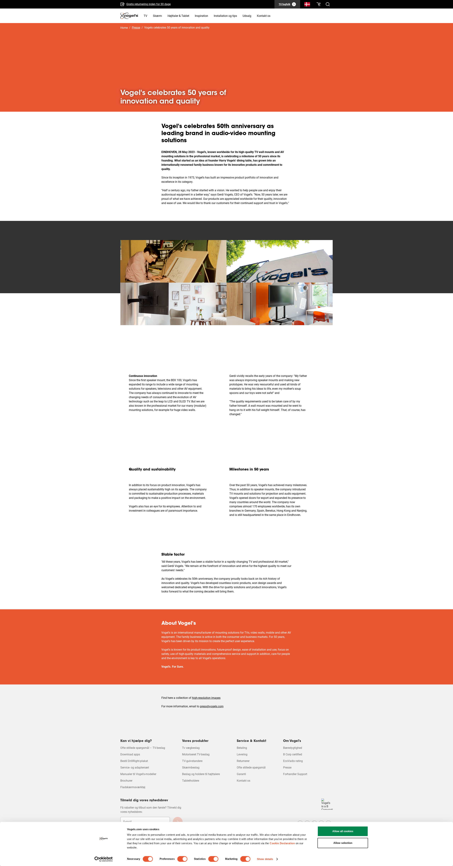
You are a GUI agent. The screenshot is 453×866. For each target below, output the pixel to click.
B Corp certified (292, 754)
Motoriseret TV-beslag (196, 754)
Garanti (241, 774)
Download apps (130, 754)
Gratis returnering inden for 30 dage (148, 4)
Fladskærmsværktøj (132, 787)
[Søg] (307, 5)
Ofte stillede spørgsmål (251, 767)
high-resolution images (206, 698)
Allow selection (342, 842)
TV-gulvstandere (192, 761)
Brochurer (126, 780)
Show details (265, 859)
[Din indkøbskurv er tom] (318, 4)
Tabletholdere (190, 780)
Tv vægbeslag (191, 748)
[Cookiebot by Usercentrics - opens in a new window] (103, 859)
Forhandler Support (295, 774)
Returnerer (243, 761)
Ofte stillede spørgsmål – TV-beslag (142, 748)
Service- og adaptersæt (134, 767)
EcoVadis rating (293, 761)
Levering (242, 754)
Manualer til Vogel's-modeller (138, 774)
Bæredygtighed (292, 748)
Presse (287, 767)
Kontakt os (243, 780)
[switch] (182, 859)
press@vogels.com (211, 706)
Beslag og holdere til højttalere (201, 774)
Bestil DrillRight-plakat (134, 761)
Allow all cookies (342, 831)
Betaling (242, 748)
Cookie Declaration (282, 843)
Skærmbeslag (190, 767)
